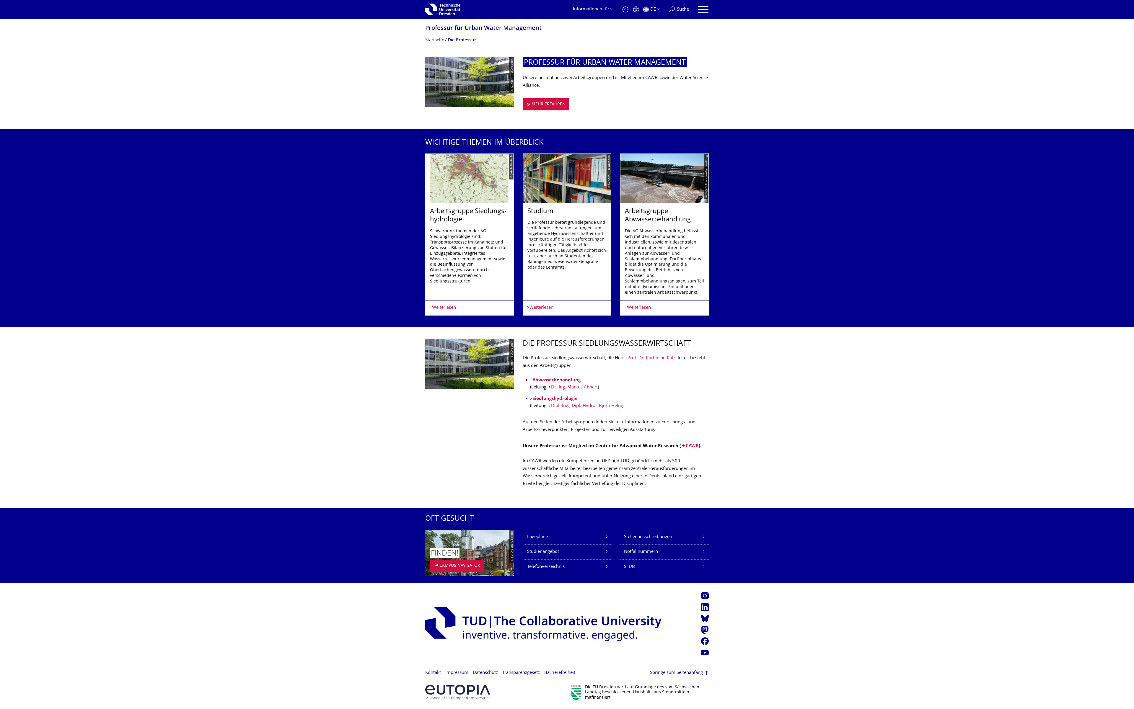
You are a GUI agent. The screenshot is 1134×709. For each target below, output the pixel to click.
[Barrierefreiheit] (636, 9)
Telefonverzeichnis (546, 567)
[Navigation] (703, 10)
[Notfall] (625, 9)
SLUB (629, 567)
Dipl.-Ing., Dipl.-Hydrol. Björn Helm (586, 406)
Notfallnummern (641, 552)
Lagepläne (537, 537)
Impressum (456, 673)
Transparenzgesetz (521, 673)
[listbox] (567, 234)
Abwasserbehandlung (556, 380)
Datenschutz (485, 673)
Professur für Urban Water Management (483, 28)
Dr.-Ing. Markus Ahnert (574, 387)
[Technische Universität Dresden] (442, 9)
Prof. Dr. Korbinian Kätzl (652, 358)
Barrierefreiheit (559, 673)
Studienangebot (543, 552)
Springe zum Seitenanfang (676, 673)
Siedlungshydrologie (555, 399)
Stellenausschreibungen (648, 537)
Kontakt (433, 673)
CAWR (692, 446)
